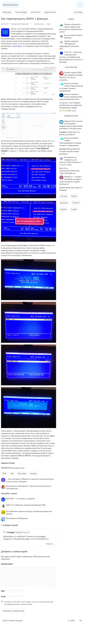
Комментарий (7, 564)
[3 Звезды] (5, 468)
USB (12, 473)
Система (78, 12)
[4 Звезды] (7, 468)
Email (4, 596)
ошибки (63, 209)
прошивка (22, 473)
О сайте (71, 620)
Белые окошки (10, 4)
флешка (33, 473)
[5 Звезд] (8, 468)
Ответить (49, 544)
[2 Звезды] (3, 468)
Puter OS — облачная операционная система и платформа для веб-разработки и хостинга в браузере (71, 57)
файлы (74, 196)
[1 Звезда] (2, 468)
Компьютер (50, 12)
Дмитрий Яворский (21, 24)
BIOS (4, 473)
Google (74, 209)
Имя (3, 591)
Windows (6, 12)
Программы (21, 12)
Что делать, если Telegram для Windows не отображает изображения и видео (70, 105)
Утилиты (75, 203)
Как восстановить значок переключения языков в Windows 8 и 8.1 (70, 96)
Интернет (35, 12)
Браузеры (64, 203)
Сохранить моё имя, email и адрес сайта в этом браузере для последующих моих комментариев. (28, 603)
